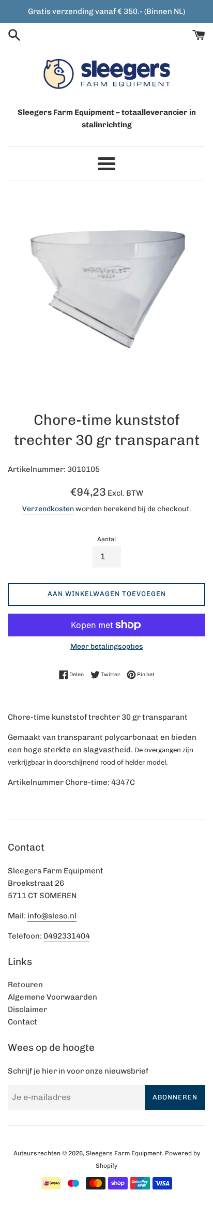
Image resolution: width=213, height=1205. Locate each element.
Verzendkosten (48, 508)
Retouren (25, 984)
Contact (22, 1022)
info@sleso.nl (52, 915)
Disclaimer (27, 1009)
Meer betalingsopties (106, 646)
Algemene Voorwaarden (52, 997)
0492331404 (66, 936)
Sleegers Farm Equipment (124, 1153)
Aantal (106, 539)
